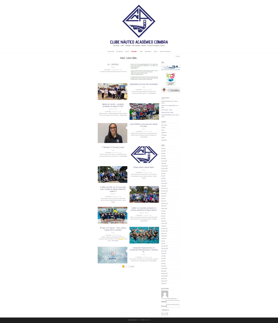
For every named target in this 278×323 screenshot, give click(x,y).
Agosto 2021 (163, 238)
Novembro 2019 (164, 276)
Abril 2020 (163, 263)
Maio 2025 (163, 176)
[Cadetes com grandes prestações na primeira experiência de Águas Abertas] (112, 215)
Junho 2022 (163, 213)
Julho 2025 (163, 173)
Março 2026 (163, 158)
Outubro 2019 (163, 278)
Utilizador (163, 301)
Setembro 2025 (164, 171)
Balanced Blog (147, 320)
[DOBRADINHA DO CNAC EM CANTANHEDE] (112, 91)
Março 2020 (163, 266)
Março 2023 (163, 201)
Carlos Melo (107, 69)
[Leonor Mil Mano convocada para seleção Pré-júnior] (112, 133)
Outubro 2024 (164, 193)
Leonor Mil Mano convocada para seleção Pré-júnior (144, 125)
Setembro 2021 (164, 236)
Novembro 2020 (164, 248)
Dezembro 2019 (164, 273)
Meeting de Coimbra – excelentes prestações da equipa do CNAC (113, 105)
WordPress (138, 320)
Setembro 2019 (164, 281)
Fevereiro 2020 (164, 268)
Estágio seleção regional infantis (143, 167)
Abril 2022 (163, 218)
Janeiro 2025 (163, 186)
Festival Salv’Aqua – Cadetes (166, 110)
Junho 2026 (163, 151)
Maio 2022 (163, 216)
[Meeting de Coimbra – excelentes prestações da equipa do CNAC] (144, 111)
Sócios (155, 51)
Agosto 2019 (163, 283)
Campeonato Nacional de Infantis (167, 112)
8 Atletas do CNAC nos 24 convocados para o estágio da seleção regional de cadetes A (113, 189)
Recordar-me (165, 310)
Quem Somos (148, 51)
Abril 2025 (163, 178)
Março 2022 (163, 221)
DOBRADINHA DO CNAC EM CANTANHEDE (144, 84)
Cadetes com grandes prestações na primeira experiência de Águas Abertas (144, 209)
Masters (127, 51)
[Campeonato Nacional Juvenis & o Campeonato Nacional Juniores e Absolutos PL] (112, 255)
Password (163, 306)
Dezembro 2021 (164, 228)
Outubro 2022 (163, 206)
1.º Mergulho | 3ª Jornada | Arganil (113, 147)
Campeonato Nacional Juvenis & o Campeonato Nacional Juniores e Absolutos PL (144, 250)
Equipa (141, 51)
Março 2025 (163, 181)
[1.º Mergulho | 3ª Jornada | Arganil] (144, 154)
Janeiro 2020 (163, 271)
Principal (112, 67)
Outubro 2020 (164, 251)
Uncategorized (164, 140)
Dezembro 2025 (164, 166)
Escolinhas (163, 127)
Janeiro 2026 (163, 163)
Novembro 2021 (164, 231)
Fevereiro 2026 (164, 161)
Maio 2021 (163, 241)
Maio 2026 (163, 153)
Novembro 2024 (164, 191)
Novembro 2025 (164, 168)
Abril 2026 (163, 156)
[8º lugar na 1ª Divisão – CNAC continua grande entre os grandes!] (144, 235)
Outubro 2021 (163, 233)
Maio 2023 (163, 198)
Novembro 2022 (164, 203)
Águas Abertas (164, 125)
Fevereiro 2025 (164, 183)
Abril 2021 (163, 243)
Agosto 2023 (163, 196)
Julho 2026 (163, 148)
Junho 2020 (163, 258)
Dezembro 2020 (164, 246)
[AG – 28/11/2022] (144, 71)
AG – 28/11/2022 (113, 64)
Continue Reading (152, 93)
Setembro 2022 (164, 208)
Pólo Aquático (119, 51)
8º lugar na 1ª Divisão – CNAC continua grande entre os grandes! (113, 229)
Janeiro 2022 (163, 226)
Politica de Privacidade (165, 51)
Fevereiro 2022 (164, 223)
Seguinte (132, 266)
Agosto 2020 (163, 253)
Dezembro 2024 (164, 188)
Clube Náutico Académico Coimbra (139, 42)
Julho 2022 (163, 211)
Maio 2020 (163, 261)
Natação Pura (111, 51)
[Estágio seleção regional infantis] (112, 174)
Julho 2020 (163, 256)
